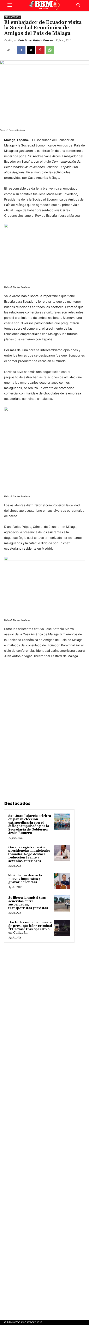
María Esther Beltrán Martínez (35, 40)
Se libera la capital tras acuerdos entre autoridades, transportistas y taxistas (28, 903)
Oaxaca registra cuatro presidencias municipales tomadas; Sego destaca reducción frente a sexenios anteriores (29, 854)
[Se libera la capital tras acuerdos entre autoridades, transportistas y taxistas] (62, 903)
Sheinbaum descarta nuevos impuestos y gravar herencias (25, 878)
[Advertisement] (35, 730)
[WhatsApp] (50, 50)
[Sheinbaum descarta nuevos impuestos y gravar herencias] (62, 881)
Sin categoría (12, 17)
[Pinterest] (40, 50)
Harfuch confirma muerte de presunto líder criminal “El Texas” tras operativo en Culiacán (30, 927)
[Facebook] (21, 50)
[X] (31, 50)
